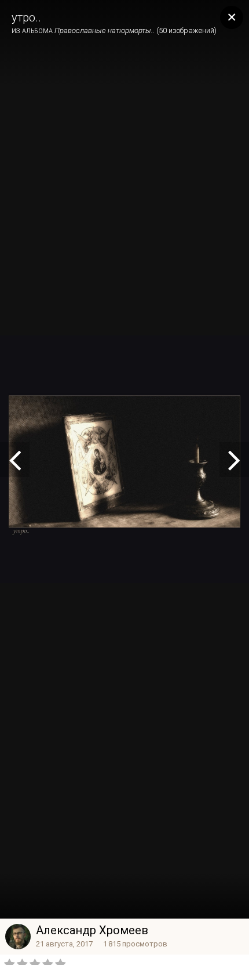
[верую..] (15, 459)
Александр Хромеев (92, 930)
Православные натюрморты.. (104, 30)
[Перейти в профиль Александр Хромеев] (18, 936)
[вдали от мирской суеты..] (234, 459)
